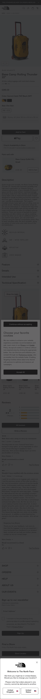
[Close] (37, 662)
